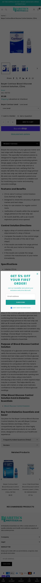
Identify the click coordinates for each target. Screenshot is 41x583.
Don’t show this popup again (21, 308)
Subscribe (20, 302)
